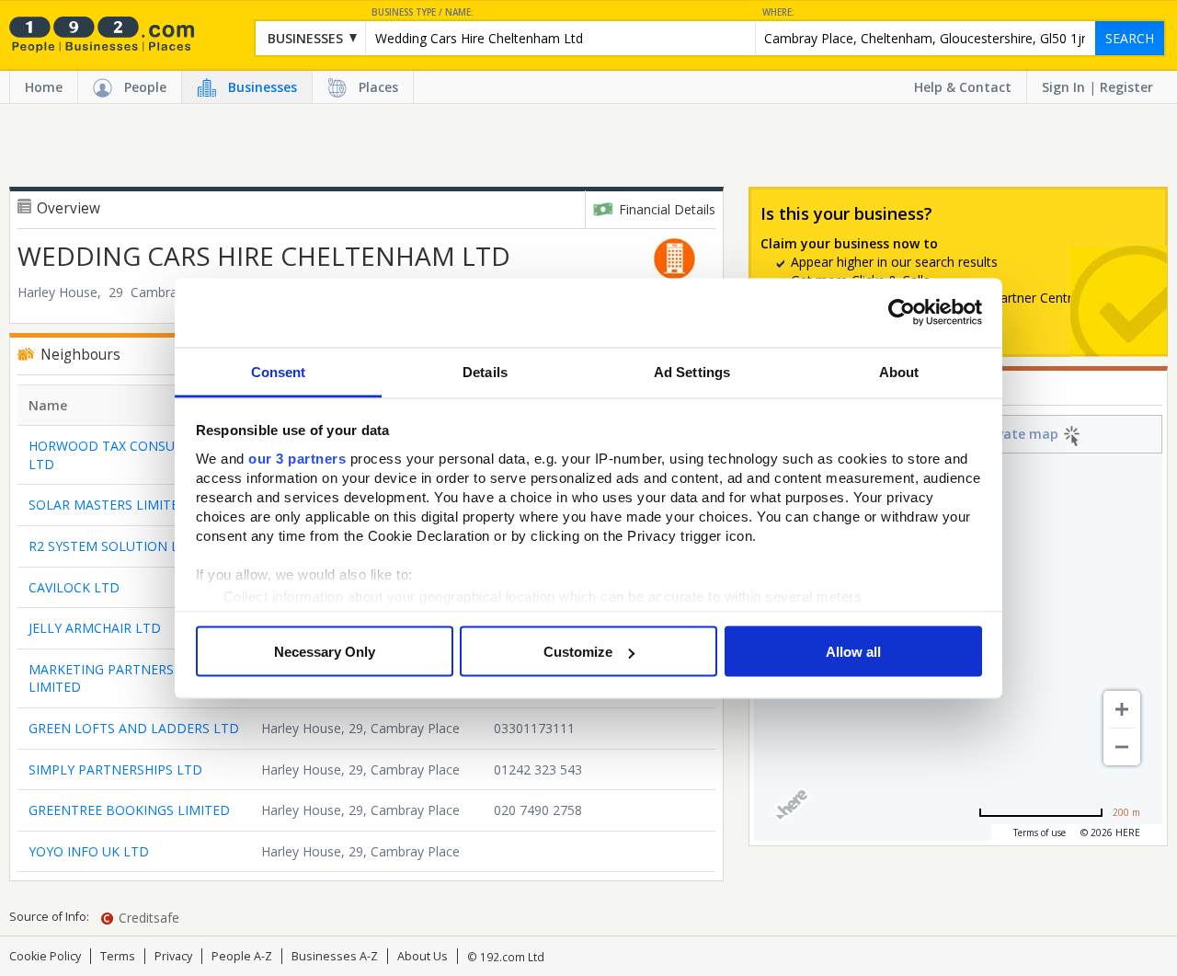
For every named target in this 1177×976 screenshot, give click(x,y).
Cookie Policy (45, 956)
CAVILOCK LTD (74, 587)
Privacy (173, 956)
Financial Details (667, 209)
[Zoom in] (1121, 709)
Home (44, 87)
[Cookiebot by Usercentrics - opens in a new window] (901, 313)
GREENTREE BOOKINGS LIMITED (129, 810)
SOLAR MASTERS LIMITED (109, 504)
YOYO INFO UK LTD (89, 851)
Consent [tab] (278, 371)
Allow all (853, 652)
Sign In (1063, 87)
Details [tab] (485, 371)
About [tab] (899, 371)
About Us (422, 956)
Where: (778, 12)
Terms (117, 956)
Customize (577, 652)
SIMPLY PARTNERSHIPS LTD (115, 769)
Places (378, 87)
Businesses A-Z (334, 956)
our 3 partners (297, 457)
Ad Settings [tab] (692, 371)
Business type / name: (422, 12)
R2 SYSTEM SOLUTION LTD (113, 546)
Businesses (262, 87)
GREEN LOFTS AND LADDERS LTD (134, 728)
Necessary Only (324, 652)
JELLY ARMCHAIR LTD (95, 628)
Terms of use (1039, 832)
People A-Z (241, 956)
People (145, 87)
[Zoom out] (1121, 747)
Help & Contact (962, 87)
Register (1126, 87)
